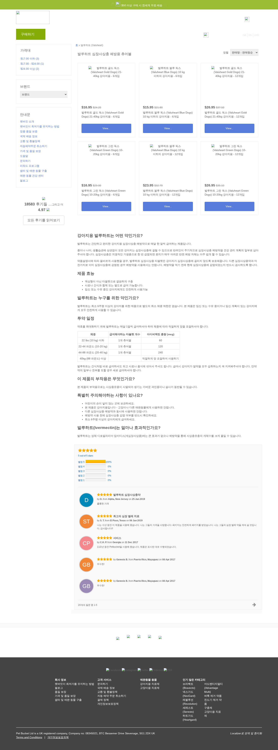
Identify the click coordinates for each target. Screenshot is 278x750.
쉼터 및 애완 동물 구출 (33, 170)
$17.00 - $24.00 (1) (32, 63)
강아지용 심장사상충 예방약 (128, 243)
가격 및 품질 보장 (30, 151)
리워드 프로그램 (90, 35)
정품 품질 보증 (28, 131)
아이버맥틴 (153, 334)
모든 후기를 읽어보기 (43, 220)
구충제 (208, 707)
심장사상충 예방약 (209, 250)
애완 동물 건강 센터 (31, 175)
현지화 (258, 733)
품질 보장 (60, 691)
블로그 (71, 35)
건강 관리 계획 (232, 250)
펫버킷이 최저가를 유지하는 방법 (39, 126)
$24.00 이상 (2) (30, 68)
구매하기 (27, 34)
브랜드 (56, 35)
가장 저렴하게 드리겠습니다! (150, 5)
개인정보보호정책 (108, 703)
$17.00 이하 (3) (30, 58)
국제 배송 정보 (28, 136)
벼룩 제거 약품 (213, 695)
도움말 (111, 35)
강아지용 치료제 (149, 683)
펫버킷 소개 (27, 121)
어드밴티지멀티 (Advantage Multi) (213, 687)
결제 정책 (103, 699)
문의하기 (126, 35)
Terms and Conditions (29, 737)
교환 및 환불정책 (30, 141)
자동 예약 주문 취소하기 (111, 695)
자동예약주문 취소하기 (33, 146)
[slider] (87, 450)
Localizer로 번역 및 (241, 733)
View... (106, 98)
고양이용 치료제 (149, 687)
